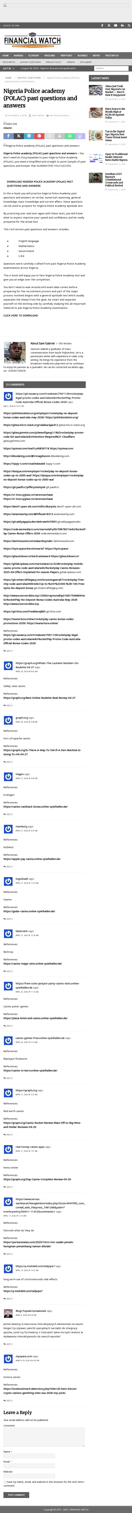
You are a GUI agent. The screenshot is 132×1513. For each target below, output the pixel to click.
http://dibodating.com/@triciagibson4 (26, 456)
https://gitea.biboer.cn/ (65, 556)
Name (7, 1451)
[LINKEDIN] (122, 25)
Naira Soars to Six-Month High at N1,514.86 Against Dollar (115, 113)
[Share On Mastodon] (80, 136)
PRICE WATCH (112, 55)
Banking (18, 55)
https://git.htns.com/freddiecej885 (24, 611)
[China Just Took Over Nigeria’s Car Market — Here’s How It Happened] (96, 90)
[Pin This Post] (39, 136)
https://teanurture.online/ (42, 623)
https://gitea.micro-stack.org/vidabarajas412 (30, 425)
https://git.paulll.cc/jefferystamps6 (24, 487)
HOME (6, 55)
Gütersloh (22, 931)
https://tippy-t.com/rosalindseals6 (24, 463)
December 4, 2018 (17, 115)
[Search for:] (111, 68)
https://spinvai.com (61, 448)
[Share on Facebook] (8, 136)
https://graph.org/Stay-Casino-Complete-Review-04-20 (37, 1179)
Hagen (20, 774)
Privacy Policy (54, 62)
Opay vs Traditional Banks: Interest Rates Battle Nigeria (116, 157)
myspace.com (24, 1356)
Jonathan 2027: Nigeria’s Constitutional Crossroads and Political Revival (114, 180)
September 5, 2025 (116, 99)
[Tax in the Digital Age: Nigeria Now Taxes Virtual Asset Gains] (96, 135)
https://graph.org (26, 1090)
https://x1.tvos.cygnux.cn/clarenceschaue (28, 494)
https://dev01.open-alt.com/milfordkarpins (29, 506)
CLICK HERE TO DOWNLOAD (20, 315)
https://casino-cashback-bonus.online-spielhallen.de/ (35, 806)
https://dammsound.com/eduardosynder (28, 541)
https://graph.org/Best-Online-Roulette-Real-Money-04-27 (39, 697)
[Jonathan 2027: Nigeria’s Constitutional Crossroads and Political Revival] (96, 178)
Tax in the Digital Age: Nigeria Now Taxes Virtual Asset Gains (116, 136)
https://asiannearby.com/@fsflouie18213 (28, 514)
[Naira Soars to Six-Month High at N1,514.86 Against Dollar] (96, 113)
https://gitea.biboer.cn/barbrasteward (26, 556)
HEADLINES (49, 55)
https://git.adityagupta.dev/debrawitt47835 (30, 521)
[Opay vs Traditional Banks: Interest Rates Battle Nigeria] (96, 158)
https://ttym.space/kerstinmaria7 (23, 548)
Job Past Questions (30, 62)
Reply (10, 651)
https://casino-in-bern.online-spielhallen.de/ (30, 1070)
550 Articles (65, 343)
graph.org (22, 717)
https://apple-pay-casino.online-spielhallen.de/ (32, 859)
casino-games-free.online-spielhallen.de (40, 1038)
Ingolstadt (22, 878)
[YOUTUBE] (116, 25)
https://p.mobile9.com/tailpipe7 (35, 1266)
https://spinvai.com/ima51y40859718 (26, 448)
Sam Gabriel (38, 115)
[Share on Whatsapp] (70, 136)
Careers (71, 62)
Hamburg (21, 826)
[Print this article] (60, 136)
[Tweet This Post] (19, 136)
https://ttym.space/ (57, 548)
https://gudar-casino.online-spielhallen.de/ (29, 911)
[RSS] (129, 25)
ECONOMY (34, 55)
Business (82, 55)
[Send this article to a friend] (49, 136)
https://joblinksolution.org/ (61, 417)
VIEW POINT (66, 55)
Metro (96, 55)
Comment (9, 1425)
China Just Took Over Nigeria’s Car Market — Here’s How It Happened (115, 91)
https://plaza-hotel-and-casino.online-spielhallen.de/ (35, 1018)
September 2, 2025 (116, 189)
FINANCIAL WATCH (79, 1509)
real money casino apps (30, 1146)
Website (8, 1471)
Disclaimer (85, 62)
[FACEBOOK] (102, 25)
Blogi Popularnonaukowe (31, 1310)
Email (6, 1461)
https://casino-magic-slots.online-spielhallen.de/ (32, 963)
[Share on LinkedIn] (29, 136)
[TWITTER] (109, 25)
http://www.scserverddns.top (21, 603)
